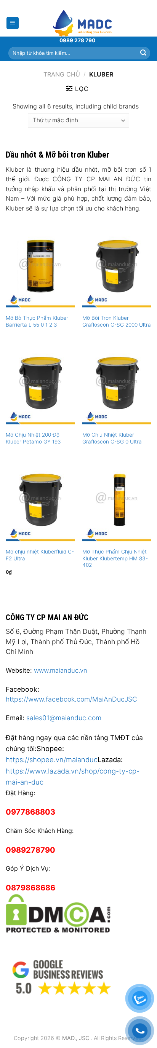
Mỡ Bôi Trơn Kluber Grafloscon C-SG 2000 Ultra (116, 321)
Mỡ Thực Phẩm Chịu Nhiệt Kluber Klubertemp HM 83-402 (115, 558)
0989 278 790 (77, 40)
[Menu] (12, 23)
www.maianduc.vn (60, 670)
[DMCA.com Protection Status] (58, 912)
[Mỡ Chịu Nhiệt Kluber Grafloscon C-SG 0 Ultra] (116, 385)
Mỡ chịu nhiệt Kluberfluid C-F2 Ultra (40, 555)
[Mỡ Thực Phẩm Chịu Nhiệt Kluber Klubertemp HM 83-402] (116, 502)
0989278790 (30, 850)
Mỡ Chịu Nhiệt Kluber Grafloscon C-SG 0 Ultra (112, 438)
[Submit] (143, 52)
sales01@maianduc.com (63, 718)
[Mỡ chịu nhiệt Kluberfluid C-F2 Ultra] (40, 502)
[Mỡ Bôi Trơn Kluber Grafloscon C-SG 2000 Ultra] (116, 268)
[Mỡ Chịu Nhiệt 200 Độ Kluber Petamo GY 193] (40, 385)
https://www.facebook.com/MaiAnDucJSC (71, 699)
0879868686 (30, 887)
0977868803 (30, 812)
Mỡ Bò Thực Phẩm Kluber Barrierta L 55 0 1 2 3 (37, 321)
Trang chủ (61, 74)
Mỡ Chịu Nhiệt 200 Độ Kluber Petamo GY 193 (33, 438)
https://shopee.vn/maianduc (52, 759)
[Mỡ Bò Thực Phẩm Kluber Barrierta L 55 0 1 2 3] (40, 268)
